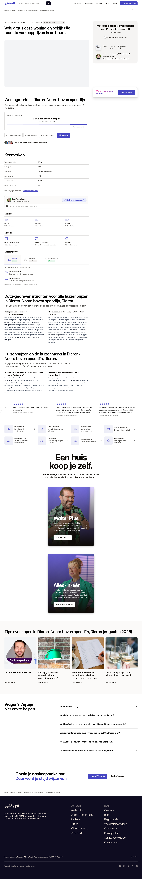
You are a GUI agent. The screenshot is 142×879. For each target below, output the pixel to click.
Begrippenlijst (111, 819)
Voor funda (77, 833)
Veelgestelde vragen (115, 824)
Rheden (6, 10)
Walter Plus (77, 810)
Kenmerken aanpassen (30, 191)
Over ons (109, 810)
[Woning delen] (132, 10)
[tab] (12, 259)
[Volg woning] (135, 10)
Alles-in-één (89, 3)
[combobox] (34, 3)
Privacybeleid (111, 833)
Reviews (99, 3)
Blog (106, 814)
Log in (115, 3)
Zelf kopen (77, 3)
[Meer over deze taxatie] (63, 22)
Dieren (14, 10)
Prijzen (107, 3)
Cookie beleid (111, 842)
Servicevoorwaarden (115, 837)
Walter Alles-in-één (82, 814)
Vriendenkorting (79, 828)
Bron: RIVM (8, 284)
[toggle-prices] (106, 37)
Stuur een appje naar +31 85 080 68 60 (48, 857)
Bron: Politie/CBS (18, 284)
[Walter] (9, 3)
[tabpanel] (46, 274)
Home (6, 792)
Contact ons (110, 828)
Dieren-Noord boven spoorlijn (28, 10)
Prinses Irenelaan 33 (47, 10)
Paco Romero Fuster (122, 59)
